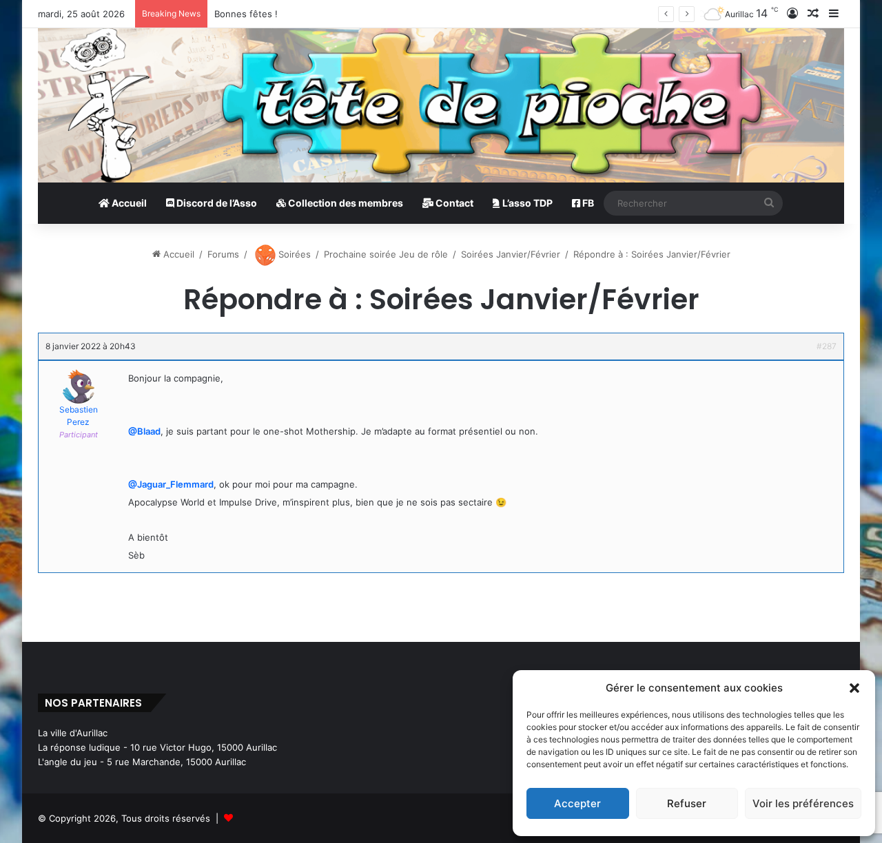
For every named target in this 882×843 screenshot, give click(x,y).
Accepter (577, 803)
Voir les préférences (803, 803)
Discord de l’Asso (215, 203)
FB (587, 203)
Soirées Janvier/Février (510, 254)
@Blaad (144, 431)
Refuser (686, 803)
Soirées (293, 254)
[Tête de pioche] (441, 105)
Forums (223, 254)
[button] (854, 688)
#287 (827, 346)
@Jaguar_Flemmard (171, 484)
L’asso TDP (526, 203)
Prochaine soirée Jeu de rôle (386, 254)
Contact (453, 203)
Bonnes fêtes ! (246, 13)
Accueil (128, 203)
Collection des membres (344, 203)
